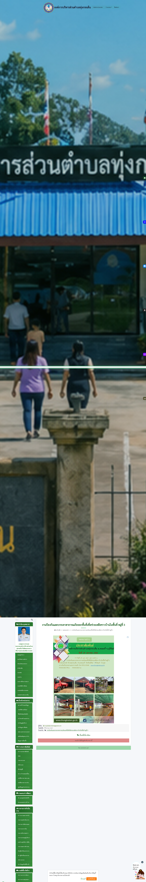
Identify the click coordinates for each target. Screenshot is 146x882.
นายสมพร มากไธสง (24, 644)
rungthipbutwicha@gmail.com (53, 725)
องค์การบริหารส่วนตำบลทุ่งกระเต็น (72, 7)
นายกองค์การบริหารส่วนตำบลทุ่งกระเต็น (24, 647)
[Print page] (128, 637)
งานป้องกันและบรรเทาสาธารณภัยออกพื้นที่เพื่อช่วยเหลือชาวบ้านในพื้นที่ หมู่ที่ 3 (67, 730)
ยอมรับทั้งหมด (91, 879)
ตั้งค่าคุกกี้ (83, 879)
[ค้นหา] (32, 620)
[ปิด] (142, 862)
